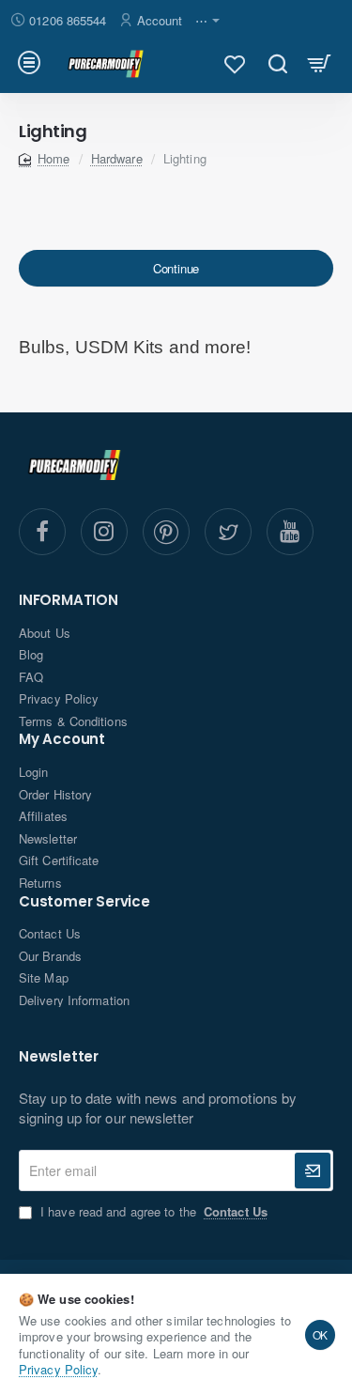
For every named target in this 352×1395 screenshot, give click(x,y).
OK (321, 1334)
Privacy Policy (58, 1369)
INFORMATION (68, 601)
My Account (62, 740)
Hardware (117, 158)
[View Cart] (319, 63)
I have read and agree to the (152, 1211)
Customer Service (84, 902)
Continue (176, 268)
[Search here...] (277, 63)
